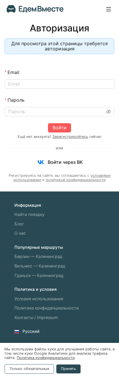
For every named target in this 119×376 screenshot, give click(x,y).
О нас (20, 233)
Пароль (16, 100)
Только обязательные (29, 368)
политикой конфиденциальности (76, 180)
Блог (19, 223)
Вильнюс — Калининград (39, 265)
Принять (68, 368)
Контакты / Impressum (36, 317)
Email (13, 72)
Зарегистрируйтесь (70, 136)
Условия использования (38, 298)
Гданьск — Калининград (39, 275)
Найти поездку (29, 214)
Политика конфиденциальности (46, 307)
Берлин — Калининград (38, 256)
